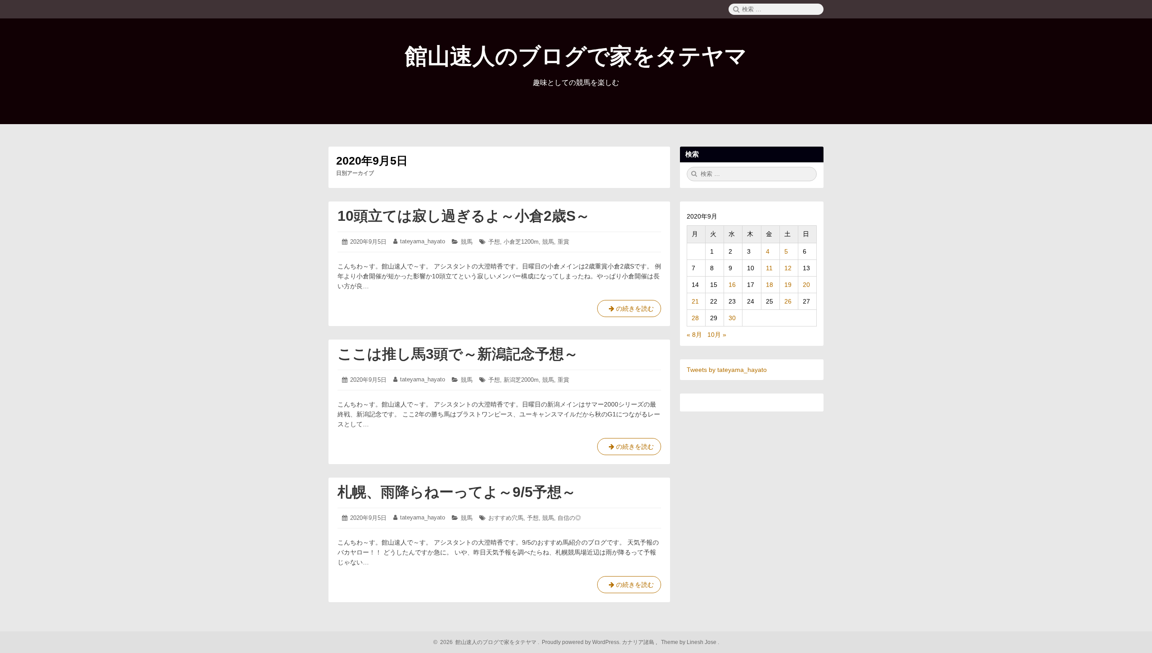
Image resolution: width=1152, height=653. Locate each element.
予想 (494, 241)
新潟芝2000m (521, 379)
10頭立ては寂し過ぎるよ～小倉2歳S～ (464, 216)
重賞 (563, 241)
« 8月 (694, 334)
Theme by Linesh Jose (689, 642)
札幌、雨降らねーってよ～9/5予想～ (457, 492)
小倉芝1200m (521, 241)
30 (732, 318)
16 (732, 284)
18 (769, 284)
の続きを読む (629, 311)
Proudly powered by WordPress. (581, 642)
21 (695, 301)
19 (788, 284)
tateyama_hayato (422, 241)
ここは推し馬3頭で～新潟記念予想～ (458, 354)
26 (788, 301)
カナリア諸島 (639, 642)
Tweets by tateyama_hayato (727, 369)
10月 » (716, 334)
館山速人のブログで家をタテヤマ (576, 56)
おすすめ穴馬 (505, 517)
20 (806, 284)
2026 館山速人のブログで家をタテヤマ (486, 642)
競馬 (466, 241)
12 (788, 268)
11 (769, 268)
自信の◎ (569, 517)
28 (695, 318)
